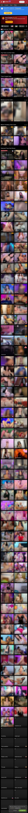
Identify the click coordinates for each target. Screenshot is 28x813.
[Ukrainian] (16, 26)
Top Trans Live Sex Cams (8, 52)
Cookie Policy (18, 807)
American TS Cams (8, 29)
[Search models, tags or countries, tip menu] (26, 5)
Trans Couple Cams (6, 76)
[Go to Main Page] (8, 1)
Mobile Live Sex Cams (7, 100)
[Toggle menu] (1, 2)
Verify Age (8, 13)
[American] (12, 26)
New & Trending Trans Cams (8, 124)
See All (25, 29)
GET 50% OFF (9, 21)
